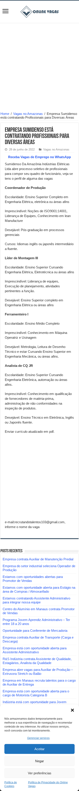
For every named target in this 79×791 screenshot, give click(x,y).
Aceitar (39, 749)
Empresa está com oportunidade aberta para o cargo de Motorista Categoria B (36, 693)
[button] (72, 710)
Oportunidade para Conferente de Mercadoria (35, 630)
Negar (39, 761)
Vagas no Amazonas (28, 114)
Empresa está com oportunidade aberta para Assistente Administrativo (34, 650)
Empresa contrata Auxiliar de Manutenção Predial (38, 559)
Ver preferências (39, 773)
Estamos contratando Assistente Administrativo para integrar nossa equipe (36, 600)
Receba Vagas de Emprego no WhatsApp (39, 157)
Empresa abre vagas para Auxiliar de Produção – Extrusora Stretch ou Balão (38, 671)
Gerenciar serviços (38, 738)
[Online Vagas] (39, 11)
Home (4, 114)
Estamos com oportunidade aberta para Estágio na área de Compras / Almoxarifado (39, 589)
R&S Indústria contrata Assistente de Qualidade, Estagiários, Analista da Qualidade (37, 661)
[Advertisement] (39, 67)
